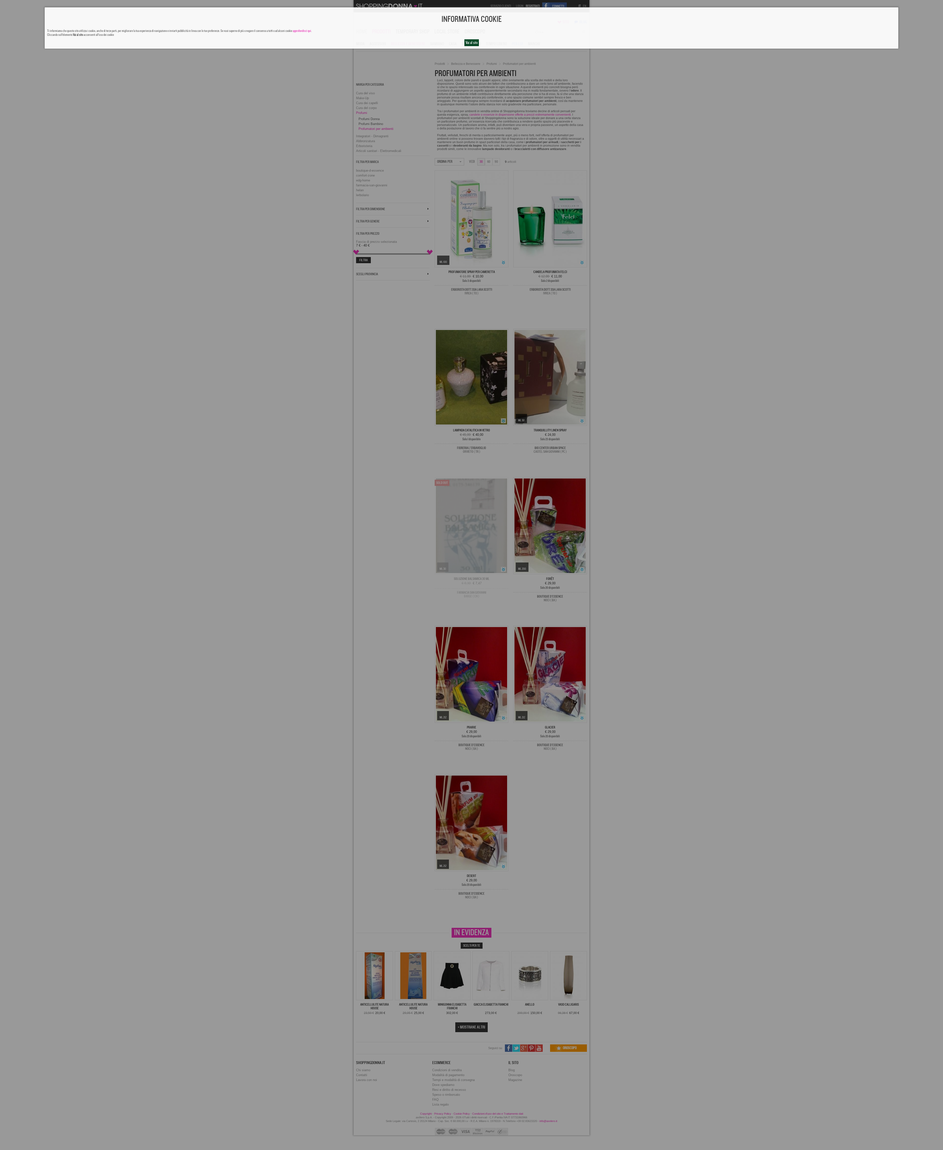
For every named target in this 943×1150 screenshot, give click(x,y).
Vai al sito (472, 43)
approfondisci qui (302, 31)
